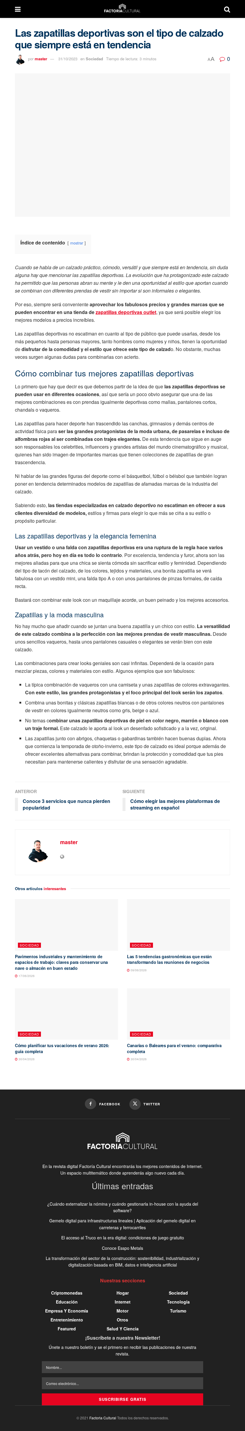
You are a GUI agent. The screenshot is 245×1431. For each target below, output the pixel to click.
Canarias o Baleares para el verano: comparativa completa (174, 1048)
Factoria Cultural (102, 1417)
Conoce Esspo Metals (122, 1248)
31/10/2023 (67, 58)
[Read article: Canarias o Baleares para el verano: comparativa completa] (178, 1014)
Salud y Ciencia (123, 1329)
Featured (67, 1329)
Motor (122, 1311)
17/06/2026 (26, 976)
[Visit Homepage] (122, 9)
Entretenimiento (66, 1320)
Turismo (178, 1311)
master (41, 58)
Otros (122, 1320)
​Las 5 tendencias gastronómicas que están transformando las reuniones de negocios (169, 959)
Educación (67, 1302)
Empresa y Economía (66, 1311)
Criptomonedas (66, 1293)
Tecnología (178, 1302)
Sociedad (94, 58)
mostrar (76, 243)
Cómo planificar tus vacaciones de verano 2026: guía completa (62, 1048)
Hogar (123, 1293)
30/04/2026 (26, 1059)
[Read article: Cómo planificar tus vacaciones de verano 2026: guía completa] (66, 1014)
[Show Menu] (18, 9)
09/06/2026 (138, 970)
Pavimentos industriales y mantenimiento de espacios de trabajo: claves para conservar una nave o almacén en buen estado (61, 962)
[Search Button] (227, 9)
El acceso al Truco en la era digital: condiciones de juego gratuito (122, 1238)
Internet (123, 1302)
